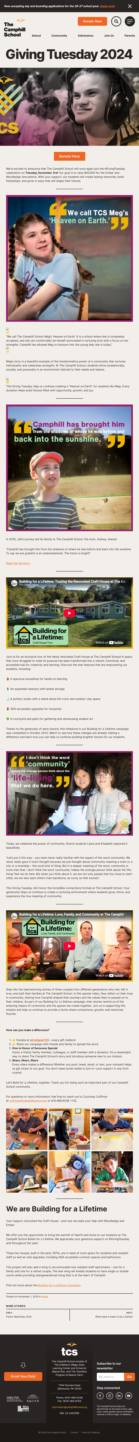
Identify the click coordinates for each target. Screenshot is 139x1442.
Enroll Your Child (23, 1376)
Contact (75, 1432)
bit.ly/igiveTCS (39, 1040)
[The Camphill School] (14, 27)
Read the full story (17, 563)
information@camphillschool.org (69, 1407)
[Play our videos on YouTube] (128, 1395)
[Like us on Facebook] (100, 1395)
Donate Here (69, 156)
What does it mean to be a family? (114, 1316)
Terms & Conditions (91, 1432)
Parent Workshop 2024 (19, 1316)
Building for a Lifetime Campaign (59, 1285)
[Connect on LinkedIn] (119, 1395)
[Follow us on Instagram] (109, 1395)
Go (129, 1377)
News (45, 1296)
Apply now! (107, 6)
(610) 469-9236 (74, 1397)
